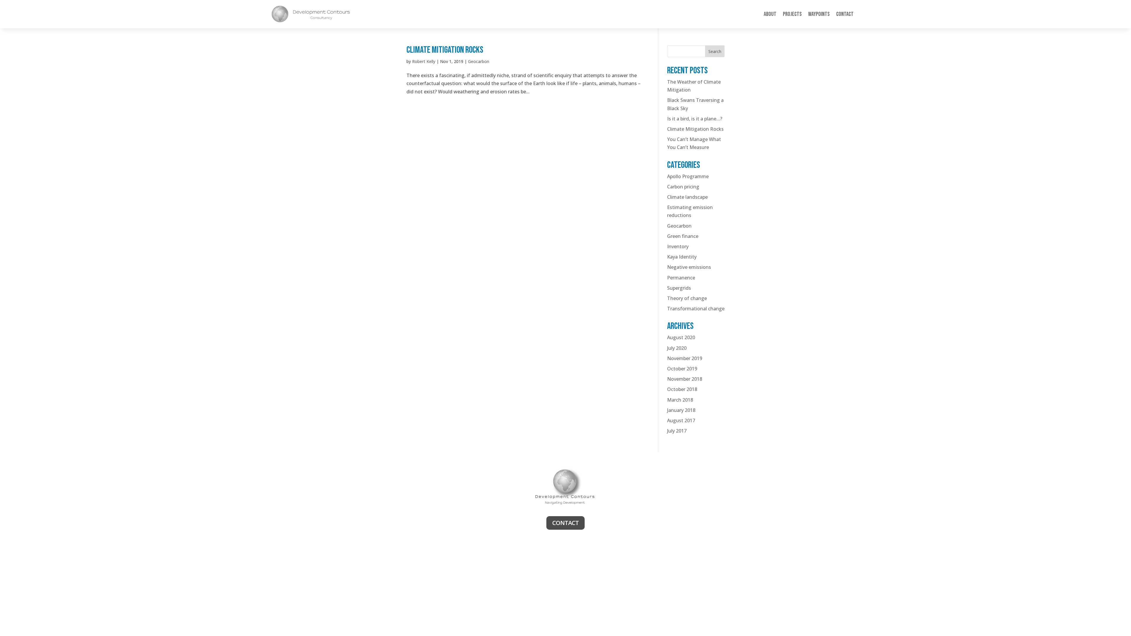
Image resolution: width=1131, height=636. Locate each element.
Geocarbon (478, 61)
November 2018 (684, 379)
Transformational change (696, 308)
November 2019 (684, 358)
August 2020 (681, 337)
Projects (792, 14)
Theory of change (687, 298)
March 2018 (680, 400)
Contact (845, 14)
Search (714, 51)
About (770, 14)
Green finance (682, 236)
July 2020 (677, 348)
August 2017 (681, 420)
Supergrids (679, 288)
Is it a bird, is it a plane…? (694, 118)
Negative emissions (689, 267)
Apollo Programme (688, 176)
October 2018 (682, 389)
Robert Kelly (423, 61)
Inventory (678, 246)
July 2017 (677, 431)
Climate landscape (687, 197)
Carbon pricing (683, 186)
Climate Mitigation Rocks (444, 49)
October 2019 (682, 368)
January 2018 (681, 410)
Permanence (681, 277)
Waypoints (819, 14)
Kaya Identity (682, 257)
